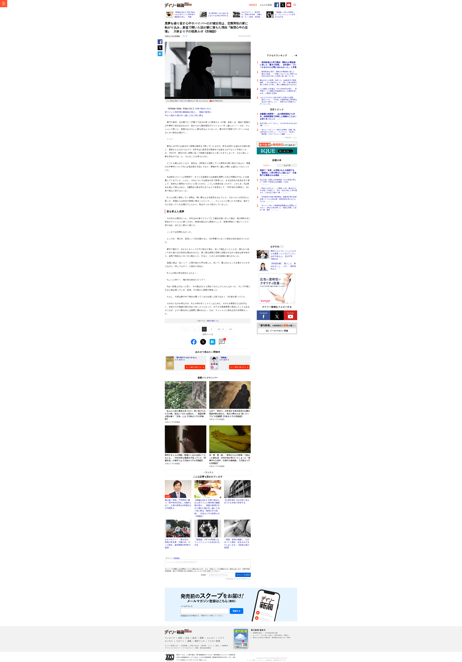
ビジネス (169, 641)
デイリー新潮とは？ (172, 645)
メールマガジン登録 (279, 331)
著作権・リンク (206, 645)
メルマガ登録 (266, 5)
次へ (219, 329)
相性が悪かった (209, 321)
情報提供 (253, 5)
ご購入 (217, 645)
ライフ (184, 36)
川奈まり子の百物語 (172, 36)
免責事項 (225, 645)
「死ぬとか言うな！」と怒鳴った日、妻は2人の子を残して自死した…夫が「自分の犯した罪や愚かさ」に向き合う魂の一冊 (278, 190)
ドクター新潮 (214, 641)
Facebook (263, 313)
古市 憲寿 (179, 360)
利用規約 (184, 616)
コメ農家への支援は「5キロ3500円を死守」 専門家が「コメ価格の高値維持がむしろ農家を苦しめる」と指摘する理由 (278, 91)
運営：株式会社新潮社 (203, 648)
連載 (189, 641)
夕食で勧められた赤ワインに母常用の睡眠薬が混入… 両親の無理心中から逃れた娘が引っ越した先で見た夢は (188, 112)
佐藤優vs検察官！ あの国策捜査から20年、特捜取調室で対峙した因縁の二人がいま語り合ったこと (278, 116)
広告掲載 (184, 645)
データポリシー (188, 648)
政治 (194, 638)
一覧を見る (208, 472)
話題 (180, 638)
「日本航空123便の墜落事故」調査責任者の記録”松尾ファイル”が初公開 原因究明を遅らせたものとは (278, 199)
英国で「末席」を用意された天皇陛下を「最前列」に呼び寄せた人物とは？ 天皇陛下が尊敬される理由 (278, 172)
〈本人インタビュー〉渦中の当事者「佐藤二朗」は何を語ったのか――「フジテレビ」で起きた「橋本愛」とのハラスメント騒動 (278, 132)
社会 (187, 638)
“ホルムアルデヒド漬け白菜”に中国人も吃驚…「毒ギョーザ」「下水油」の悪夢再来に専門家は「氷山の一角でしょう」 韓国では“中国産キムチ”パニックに (278, 100)
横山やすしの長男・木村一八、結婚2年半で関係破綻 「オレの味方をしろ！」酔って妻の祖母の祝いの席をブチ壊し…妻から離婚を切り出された (278, 82)
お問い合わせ (194, 645)
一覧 (295, 55)
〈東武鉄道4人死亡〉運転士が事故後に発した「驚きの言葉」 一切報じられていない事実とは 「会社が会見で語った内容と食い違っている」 (278, 74)
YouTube (290, 313)
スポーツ (180, 641)
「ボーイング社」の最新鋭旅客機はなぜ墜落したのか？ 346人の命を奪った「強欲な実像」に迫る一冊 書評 (278, 207)
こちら (204, 660)
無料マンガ (200, 641)
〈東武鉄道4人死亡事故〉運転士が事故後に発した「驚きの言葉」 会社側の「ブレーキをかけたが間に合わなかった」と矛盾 (278, 64)
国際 (202, 638)
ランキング (170, 638)
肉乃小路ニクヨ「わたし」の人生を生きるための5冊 (278, 124)
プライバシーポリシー (172, 648)
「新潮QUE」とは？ (290, 137)
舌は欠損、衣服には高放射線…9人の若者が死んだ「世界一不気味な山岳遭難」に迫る (278, 182)
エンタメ (211, 638)
